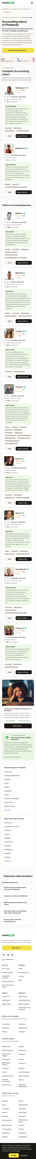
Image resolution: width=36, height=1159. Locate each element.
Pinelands (7, 12)
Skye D (18, 513)
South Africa (6, 9)
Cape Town (27, 9)
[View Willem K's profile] (9, 215)
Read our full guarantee (12, 757)
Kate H (18, 459)
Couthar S (19, 331)
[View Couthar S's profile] (9, 333)
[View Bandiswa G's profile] (9, 148)
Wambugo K (20, 88)
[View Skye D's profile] (9, 515)
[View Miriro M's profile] (9, 275)
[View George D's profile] (9, 389)
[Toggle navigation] (32, 3)
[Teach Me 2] (8, 2)
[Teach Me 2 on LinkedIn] (8, 955)
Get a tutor (17, 726)
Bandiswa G (20, 148)
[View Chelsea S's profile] (9, 630)
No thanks (24, 1155)
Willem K (19, 213)
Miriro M (18, 273)
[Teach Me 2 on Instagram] (12, 955)
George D (19, 387)
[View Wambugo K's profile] (9, 90)
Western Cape (17, 9)
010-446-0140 (8, 959)
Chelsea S (19, 628)
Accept (13, 1155)
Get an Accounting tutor (16, 50)
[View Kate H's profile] (9, 461)
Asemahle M (20, 569)
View (9, 136)
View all (7, 810)
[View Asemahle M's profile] (9, 571)
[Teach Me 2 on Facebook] (4, 955)
